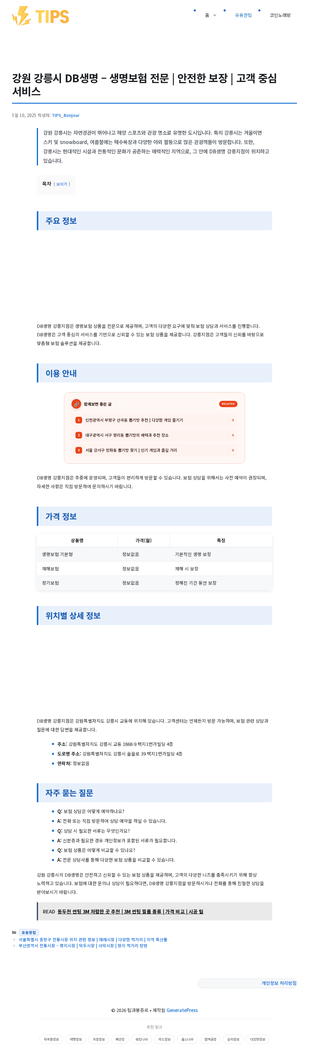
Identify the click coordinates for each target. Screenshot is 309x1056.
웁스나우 (187, 1039)
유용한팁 (243, 15)
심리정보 (233, 1039)
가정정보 (99, 1039)
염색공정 (210, 1039)
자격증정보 (51, 1039)
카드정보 (164, 1039)
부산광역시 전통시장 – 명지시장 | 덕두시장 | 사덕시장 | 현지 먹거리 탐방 (83, 945)
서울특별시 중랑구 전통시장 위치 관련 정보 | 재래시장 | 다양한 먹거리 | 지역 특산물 (93, 939)
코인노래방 (280, 15)
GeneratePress (182, 1010)
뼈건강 (120, 1039)
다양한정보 (257, 1039)
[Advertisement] (154, 277)
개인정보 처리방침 (279, 983)
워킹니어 (141, 1039)
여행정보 (76, 1039)
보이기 (61, 184)
